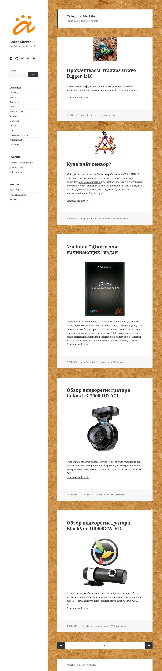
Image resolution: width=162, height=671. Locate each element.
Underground (15, 140)
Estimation (14, 102)
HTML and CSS (16, 111)
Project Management (18, 135)
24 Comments (119, 362)
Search (12, 70)
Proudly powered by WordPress (81, 665)
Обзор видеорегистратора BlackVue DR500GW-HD (98, 525)
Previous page (61, 645)
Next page (149, 645)
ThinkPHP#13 (131, 174)
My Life (12, 125)
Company (13, 92)
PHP (11, 130)
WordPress (14, 144)
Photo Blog (14, 199)
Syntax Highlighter (18, 195)
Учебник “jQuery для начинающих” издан (92, 249)
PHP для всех (15, 172)
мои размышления (90, 181)
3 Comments (109, 115)
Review (106, 494)
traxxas (96, 115)
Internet (13, 116)
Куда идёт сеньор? (89, 164)
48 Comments (119, 626)
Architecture (15, 87)
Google (12, 106)
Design (12, 97)
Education (97, 218)
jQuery (106, 362)
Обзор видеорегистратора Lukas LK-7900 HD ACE (98, 393)
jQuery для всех (16, 167)
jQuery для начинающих (21, 162)
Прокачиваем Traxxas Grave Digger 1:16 (101, 73)
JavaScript (14, 121)
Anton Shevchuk (22, 42)
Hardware (97, 494)
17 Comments (122, 218)
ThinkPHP (107, 218)
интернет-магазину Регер (81, 469)
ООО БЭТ (134, 340)
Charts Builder (16, 190)
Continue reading (78, 97)
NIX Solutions (74, 340)
